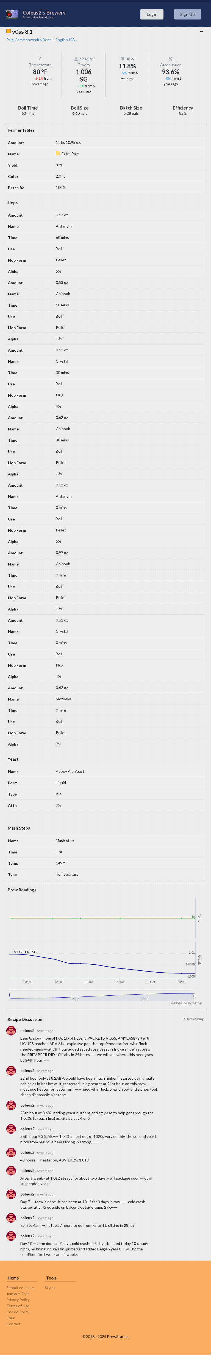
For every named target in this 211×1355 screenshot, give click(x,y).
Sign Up (187, 14)
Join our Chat (17, 1293)
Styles (50, 1288)
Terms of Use (17, 1305)
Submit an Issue (20, 1288)
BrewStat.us (47, 17)
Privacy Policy (18, 1299)
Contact (13, 1324)
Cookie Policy (17, 1311)
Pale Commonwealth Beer (28, 40)
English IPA (65, 40)
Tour (10, 1317)
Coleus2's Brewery (44, 13)
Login (152, 14)
